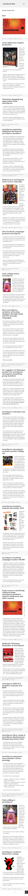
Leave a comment (18, 38)
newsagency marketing (14, 124)
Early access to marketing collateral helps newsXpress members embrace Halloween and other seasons (13, 594)
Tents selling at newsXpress (8, 801)
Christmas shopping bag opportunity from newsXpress (12, 101)
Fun (10, 847)
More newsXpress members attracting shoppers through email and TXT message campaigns (12, 314)
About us (11, 728)
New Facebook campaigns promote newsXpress (13, 232)
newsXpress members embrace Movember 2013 (13, 507)
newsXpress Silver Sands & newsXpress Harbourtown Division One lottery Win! (13, 737)
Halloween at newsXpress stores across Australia (13, 181)
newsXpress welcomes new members (13, 413)
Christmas (11, 407)
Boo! (4, 15)
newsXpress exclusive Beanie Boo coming (11, 853)
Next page (26, 892)
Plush (12, 888)
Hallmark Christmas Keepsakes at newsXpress (13, 644)
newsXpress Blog (9, 4)
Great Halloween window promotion (13, 44)
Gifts (10, 306)
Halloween (11, 38)
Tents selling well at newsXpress (10, 275)
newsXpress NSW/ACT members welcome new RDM (12, 685)
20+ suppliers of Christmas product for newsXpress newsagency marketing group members (13, 373)
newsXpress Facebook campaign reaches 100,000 (13, 558)
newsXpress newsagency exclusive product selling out (13, 451)
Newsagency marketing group (15, 363)
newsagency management (14, 677)
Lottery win (12, 752)
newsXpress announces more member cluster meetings (12, 758)
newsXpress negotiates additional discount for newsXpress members (12, 131)
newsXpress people (19, 364)
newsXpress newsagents (10, 364)
